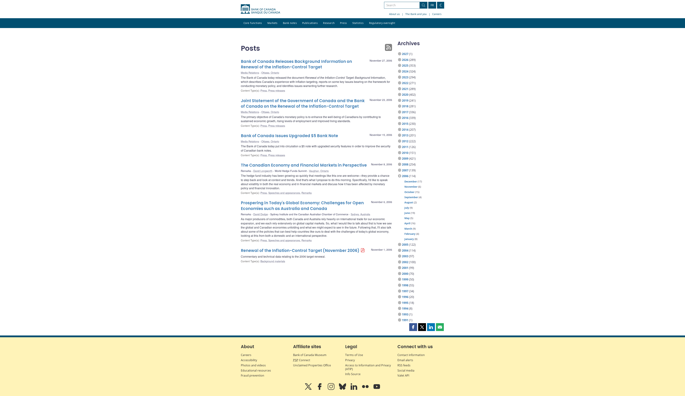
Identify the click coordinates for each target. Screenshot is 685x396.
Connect (301, 360)
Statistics (358, 23)
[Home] (260, 9)
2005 (405, 245)
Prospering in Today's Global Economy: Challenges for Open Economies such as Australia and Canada (302, 205)
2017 (405, 112)
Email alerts (405, 360)
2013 (405, 135)
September (411, 197)
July (406, 207)
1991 (405, 320)
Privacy (350, 360)
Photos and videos (253, 365)
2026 (405, 60)
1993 (405, 314)
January (409, 239)
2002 (405, 262)
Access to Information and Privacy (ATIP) (368, 367)
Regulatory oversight (382, 23)
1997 (405, 291)
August (408, 202)
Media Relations (250, 72)
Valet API (403, 375)
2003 (405, 256)
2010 (405, 153)
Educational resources (256, 370)
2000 (405, 274)
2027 (405, 54)
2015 (405, 124)
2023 (405, 77)
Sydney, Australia (360, 214)
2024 (405, 71)
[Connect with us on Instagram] (331, 389)
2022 (405, 83)
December (410, 181)
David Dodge (260, 214)
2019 (405, 100)
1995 (405, 303)
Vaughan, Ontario (319, 171)
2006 (405, 176)
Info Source (353, 374)
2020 (405, 95)
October (409, 192)
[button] (413, 327)
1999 (405, 279)
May (407, 218)
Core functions (252, 23)
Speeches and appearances (284, 193)
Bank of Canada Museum (309, 355)
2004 (405, 250)
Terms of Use (354, 355)
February (409, 233)
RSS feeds (403, 365)
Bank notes (290, 23)
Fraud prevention (252, 375)
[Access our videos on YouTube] (376, 389)
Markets (272, 23)
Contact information (411, 355)
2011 (405, 147)
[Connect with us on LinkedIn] (354, 389)
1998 (405, 285)
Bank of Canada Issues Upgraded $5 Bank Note (289, 136)
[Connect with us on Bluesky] (343, 389)
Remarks (306, 193)
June (407, 213)
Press (343, 23)
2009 (405, 159)
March (408, 228)
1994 (405, 308)
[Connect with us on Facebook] (320, 389)
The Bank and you (416, 14)
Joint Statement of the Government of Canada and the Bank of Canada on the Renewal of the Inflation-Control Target (303, 103)
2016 (405, 118)
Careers (437, 14)
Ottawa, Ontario (270, 72)
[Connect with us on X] (308, 389)
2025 (405, 65)
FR (432, 5)
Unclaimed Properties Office (312, 365)
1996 (405, 297)
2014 (405, 130)
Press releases (276, 90)
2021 (405, 89)
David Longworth (262, 171)
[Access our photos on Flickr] (365, 389)
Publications (310, 23)
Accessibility (249, 360)
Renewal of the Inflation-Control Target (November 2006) (300, 250)
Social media (405, 370)
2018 (405, 106)
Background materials (272, 261)
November (410, 186)
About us (394, 14)
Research (329, 23)
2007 (405, 170)
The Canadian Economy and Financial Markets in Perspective (304, 165)
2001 (405, 268)
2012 (405, 141)
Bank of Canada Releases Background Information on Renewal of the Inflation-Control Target (296, 64)
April (407, 223)
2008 (405, 164)
